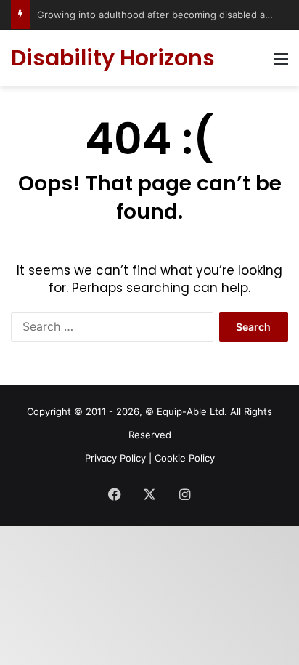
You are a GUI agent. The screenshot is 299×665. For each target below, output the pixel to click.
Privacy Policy (115, 458)
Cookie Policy (185, 458)
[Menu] (281, 63)
